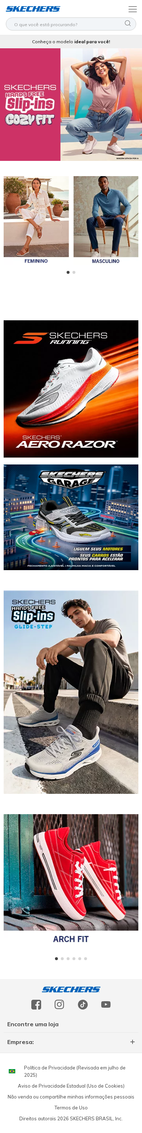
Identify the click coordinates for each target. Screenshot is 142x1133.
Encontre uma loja (33, 1024)
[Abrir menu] (131, 8)
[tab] (68, 272)
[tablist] (71, 272)
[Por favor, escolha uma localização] (12, 1071)
